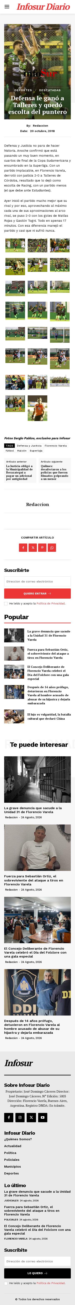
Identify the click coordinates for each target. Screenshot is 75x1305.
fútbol (10, 450)
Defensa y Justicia (29, 445)
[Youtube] (42, 1117)
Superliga (36, 450)
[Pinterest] (42, 548)
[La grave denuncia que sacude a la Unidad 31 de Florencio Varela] (14, 635)
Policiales (11, 1219)
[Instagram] (20, 1117)
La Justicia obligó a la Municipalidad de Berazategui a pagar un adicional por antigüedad (19, 473)
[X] (33, 548)
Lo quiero (35, 1273)
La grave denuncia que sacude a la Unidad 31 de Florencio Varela (49, 635)
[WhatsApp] (52, 548)
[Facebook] (23, 548)
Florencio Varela (56, 445)
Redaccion (40, 125)
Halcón (21, 450)
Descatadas (50, 90)
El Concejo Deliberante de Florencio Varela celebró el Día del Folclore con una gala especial (48, 673)
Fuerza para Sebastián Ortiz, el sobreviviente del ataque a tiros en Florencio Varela (48, 654)
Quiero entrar (35, 593)
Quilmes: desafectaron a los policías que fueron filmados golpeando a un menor (54, 473)
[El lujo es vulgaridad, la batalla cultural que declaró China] (14, 716)
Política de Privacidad (50, 603)
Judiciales (11, 1200)
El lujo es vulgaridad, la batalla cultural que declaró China (49, 716)
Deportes (23, 90)
